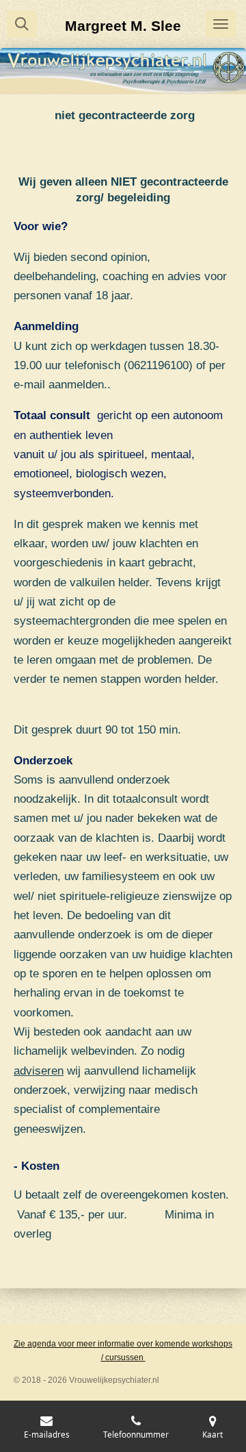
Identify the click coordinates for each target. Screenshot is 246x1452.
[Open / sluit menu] (221, 24)
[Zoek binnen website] (22, 24)
